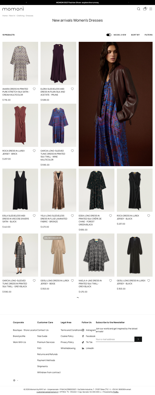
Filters (149, 35)
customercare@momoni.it (47, 392)
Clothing (20, 15)
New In (12, 15)
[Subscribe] (138, 339)
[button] (77, 2)
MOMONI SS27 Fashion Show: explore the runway (77, 2)
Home (5, 15)
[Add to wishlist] (34, 88)
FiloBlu (116, 392)
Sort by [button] (135, 35)
